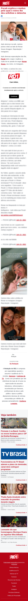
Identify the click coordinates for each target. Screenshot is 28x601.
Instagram (14, 589)
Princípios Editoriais (14, 592)
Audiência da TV (14, 570)
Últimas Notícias (14, 567)
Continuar (14, 96)
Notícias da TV (14, 573)
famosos (12, 376)
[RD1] (6, 3)
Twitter (14, 586)
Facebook (14, 583)
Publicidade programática (11, 562)
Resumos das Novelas (14, 580)
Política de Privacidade (14, 595)
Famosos (14, 577)
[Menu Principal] (25, 3)
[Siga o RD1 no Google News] (1, 16)
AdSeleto (14, 564)
